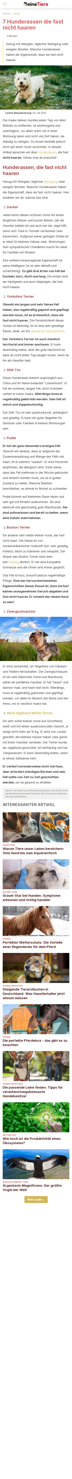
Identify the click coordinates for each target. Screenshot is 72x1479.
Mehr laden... (36, 1199)
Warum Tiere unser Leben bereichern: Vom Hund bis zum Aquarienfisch (33, 851)
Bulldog (14, 562)
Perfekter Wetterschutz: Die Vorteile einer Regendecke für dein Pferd (32, 944)
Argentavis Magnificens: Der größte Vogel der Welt (32, 1188)
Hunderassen (47, 152)
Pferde (7, 939)
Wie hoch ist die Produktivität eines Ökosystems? (32, 1141)
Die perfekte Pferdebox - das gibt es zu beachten (35, 1043)
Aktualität (9, 1135)
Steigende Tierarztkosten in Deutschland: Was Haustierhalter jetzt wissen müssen (34, 993)
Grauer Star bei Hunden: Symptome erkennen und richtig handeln (31, 898)
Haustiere (9, 845)
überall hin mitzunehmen (47, 331)
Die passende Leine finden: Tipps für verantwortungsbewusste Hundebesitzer (33, 1091)
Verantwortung (13, 985)
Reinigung (50, 181)
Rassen (6, 13)
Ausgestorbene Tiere (15, 1182)
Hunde (16, 13)
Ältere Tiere (10, 892)
